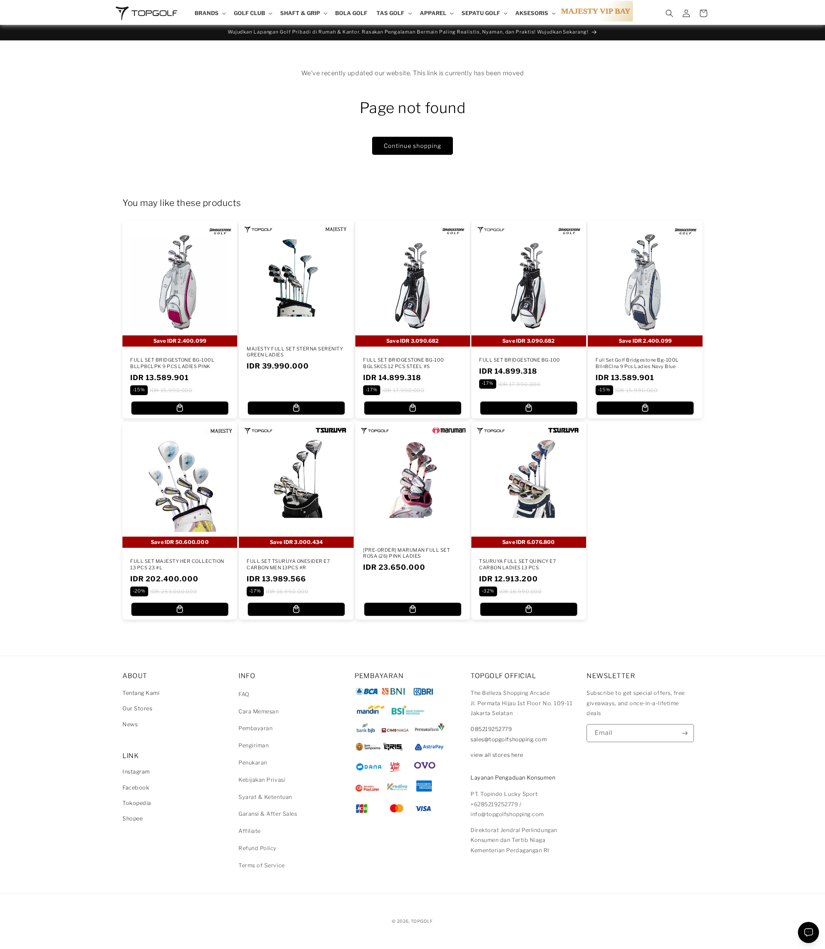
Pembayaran (255, 728)
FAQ (244, 694)
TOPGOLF (422, 921)
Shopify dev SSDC (422, 929)
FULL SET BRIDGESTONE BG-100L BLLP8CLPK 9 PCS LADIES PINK (172, 363)
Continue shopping (412, 145)
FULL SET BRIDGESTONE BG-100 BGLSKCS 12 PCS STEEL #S (403, 363)
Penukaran (252, 762)
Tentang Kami (140, 693)
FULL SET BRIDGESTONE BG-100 (519, 360)
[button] (209, 13)
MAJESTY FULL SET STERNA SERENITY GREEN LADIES (295, 352)
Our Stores (137, 708)
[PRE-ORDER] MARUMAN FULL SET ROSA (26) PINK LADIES (406, 553)
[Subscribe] (685, 733)
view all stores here (497, 755)
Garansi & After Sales (267, 814)
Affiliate (249, 831)
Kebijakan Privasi (261, 780)
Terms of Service (261, 865)
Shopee (132, 818)
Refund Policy (257, 848)
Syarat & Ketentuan (265, 797)
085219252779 (491, 729)
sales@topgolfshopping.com (509, 739)
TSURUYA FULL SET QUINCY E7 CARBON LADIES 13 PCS (517, 564)
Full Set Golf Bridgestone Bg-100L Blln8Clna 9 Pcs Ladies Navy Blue (637, 363)
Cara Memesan (258, 711)
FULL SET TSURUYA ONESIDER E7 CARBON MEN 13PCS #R (288, 564)
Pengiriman (253, 745)
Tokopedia (136, 803)
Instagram (136, 771)
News (130, 724)
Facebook (135, 787)
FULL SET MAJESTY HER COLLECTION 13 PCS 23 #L (177, 564)
